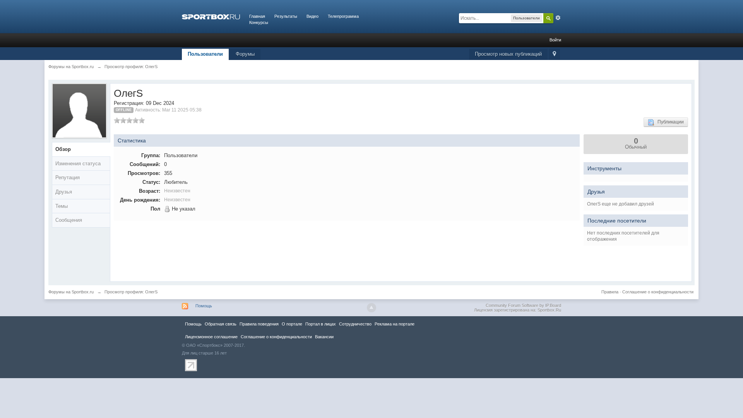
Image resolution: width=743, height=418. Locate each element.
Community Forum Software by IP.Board (523, 305)
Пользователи (205, 54)
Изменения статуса (78, 163)
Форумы (245, 54)
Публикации (669, 122)
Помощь (203, 305)
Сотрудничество (355, 324)
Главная (257, 16)
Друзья (63, 192)
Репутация (67, 177)
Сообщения (68, 220)
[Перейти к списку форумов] (211, 16)
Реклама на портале (394, 324)
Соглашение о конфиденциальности (657, 292)
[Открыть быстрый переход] (554, 54)
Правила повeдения (259, 324)
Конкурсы (258, 22)
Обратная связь (220, 324)
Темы (61, 206)
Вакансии (324, 336)
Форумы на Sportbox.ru (71, 292)
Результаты (285, 16)
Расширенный (558, 18)
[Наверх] (371, 307)
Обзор (63, 149)
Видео (312, 16)
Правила (609, 292)
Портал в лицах (320, 324)
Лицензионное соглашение (211, 336)
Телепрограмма (343, 16)
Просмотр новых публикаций (508, 54)
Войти (555, 40)
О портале (292, 324)
